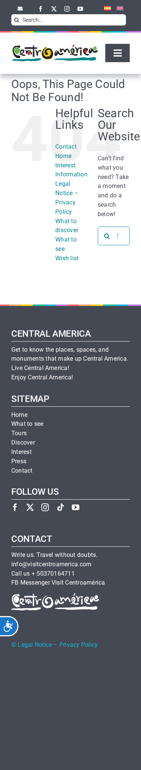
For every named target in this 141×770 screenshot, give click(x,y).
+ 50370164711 (53, 573)
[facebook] (41, 9)
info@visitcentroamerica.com (51, 564)
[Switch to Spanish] (105, 8)
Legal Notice (35, 645)
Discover (23, 442)
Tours (19, 433)
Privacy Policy (78, 645)
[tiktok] (60, 507)
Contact (66, 146)
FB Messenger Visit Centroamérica (58, 582)
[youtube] (80, 9)
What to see (27, 424)
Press (18, 461)
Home (63, 156)
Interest (21, 452)
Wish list (67, 258)
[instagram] (67, 9)
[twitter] (54, 9)
